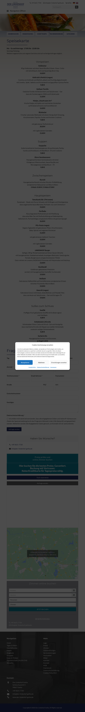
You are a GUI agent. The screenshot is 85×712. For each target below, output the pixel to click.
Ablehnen (41, 362)
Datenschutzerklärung (43, 367)
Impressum (53, 367)
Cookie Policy (32, 367)
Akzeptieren (25, 362)
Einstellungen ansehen (59, 362)
